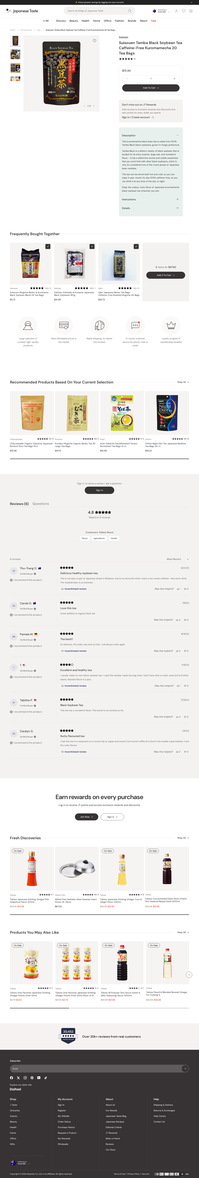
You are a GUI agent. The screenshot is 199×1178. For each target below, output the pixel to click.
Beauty (73, 20)
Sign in (99, 490)
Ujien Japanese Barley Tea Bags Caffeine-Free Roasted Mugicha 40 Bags (118, 294)
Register (62, 1110)
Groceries (15, 1110)
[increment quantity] (174, 78)
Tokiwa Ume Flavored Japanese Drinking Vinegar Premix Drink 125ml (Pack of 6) (75, 994)
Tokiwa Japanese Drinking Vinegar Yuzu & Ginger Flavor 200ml (121, 900)
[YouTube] (38, 1077)
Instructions (129, 199)
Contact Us (159, 1121)
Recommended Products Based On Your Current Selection (61, 382)
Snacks (13, 1116)
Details (126, 208)
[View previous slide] (84, 106)
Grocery (61, 20)
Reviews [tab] (19, 504)
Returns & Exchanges (164, 1110)
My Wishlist (63, 1116)
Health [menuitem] (114, 538)
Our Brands (111, 1110)
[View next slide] (94, 106)
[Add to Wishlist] (94, 40)
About (143, 20)
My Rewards (64, 1138)
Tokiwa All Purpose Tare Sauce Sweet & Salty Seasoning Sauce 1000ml (120, 994)
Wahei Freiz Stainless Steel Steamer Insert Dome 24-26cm (76, 900)
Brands (132, 20)
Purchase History (66, 1127)
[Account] (176, 11)
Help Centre (160, 1116)
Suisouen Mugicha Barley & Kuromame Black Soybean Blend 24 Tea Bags (29, 294)
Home (96, 20)
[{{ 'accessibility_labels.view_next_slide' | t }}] (189, 975)
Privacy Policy (133, 1174)
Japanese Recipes (115, 1121)
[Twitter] (18, 1077)
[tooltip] (73, 589)
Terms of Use (119, 1174)
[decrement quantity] (127, 78)
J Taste (13, 1104)
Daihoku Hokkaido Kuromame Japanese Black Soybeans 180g (74, 294)
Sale (153, 20)
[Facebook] (11, 1077)
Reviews (110, 1144)
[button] (127, 59)
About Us (110, 1104)
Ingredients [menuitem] (99, 538)
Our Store (110, 1149)
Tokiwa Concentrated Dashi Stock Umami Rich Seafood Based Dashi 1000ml (166, 900)
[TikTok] (45, 1077)
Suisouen (123, 37)
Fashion (119, 20)
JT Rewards (111, 1132)
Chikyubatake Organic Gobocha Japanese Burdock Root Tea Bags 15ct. (31, 445)
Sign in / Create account (136, 117)
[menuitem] (45, 20)
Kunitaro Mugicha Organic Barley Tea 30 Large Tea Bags (75, 445)
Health (85, 20)
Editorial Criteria (114, 1127)
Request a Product (67, 1132)
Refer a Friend (113, 1138)
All (47, 20)
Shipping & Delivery (163, 1104)
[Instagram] (25, 1077)
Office (107, 20)
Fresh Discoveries (25, 837)
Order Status (64, 1121)
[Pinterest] (32, 1077)
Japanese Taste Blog (116, 1116)
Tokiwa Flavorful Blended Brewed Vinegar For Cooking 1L (166, 993)
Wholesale (63, 1144)
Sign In (61, 1104)
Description (128, 135)
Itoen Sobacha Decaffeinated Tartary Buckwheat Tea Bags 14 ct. (118, 445)
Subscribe (185, 1068)
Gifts (12, 1144)
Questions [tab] (40, 504)
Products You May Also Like (34, 932)
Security (145, 1174)
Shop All (181, 382)
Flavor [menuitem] (85, 538)
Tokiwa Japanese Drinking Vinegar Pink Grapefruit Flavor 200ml (29, 900)
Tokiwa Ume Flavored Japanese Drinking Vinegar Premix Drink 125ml (30, 994)
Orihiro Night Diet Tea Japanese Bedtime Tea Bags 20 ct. (165, 445)
